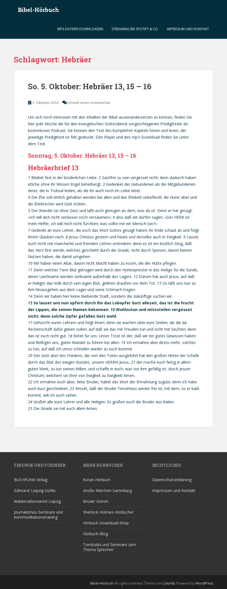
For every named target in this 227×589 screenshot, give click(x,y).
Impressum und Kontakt (188, 29)
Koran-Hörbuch (96, 479)
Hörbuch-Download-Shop (106, 523)
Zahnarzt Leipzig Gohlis (35, 490)
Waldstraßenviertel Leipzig (37, 501)
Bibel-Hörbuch (38, 9)
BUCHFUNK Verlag (30, 479)
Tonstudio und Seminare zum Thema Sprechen (109, 547)
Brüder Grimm (96, 501)
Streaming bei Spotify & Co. (135, 29)
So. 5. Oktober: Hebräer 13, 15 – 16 (89, 86)
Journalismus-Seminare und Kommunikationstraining (38, 514)
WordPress (204, 583)
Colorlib (168, 583)
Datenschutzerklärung (172, 479)
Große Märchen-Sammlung (107, 490)
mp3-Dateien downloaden (80, 29)
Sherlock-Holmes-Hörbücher (108, 512)
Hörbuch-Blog (95, 533)
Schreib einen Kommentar (88, 102)
